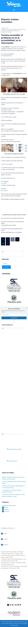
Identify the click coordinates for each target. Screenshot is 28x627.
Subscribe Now (14, 317)
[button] (14, 309)
